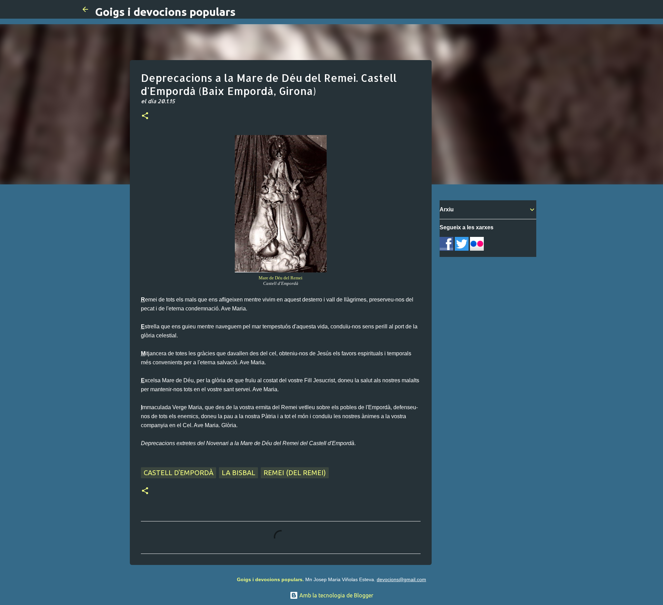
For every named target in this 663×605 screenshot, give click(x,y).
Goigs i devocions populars (165, 12)
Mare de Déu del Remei (280, 277)
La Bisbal (238, 473)
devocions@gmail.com (401, 579)
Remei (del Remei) (294, 473)
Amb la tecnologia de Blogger (335, 595)
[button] (145, 116)
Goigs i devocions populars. (270, 579)
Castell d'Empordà (178, 473)
